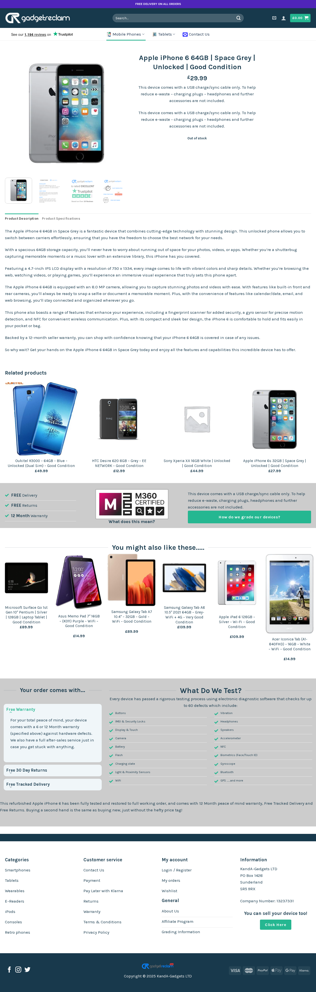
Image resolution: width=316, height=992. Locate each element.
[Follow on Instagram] (18, 970)
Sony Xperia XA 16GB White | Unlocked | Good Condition (197, 463)
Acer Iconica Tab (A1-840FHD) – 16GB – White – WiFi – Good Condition (290, 644)
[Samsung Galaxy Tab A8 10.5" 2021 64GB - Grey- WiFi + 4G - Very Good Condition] (184, 578)
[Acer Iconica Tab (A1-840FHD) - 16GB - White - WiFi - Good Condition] (290, 593)
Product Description (22, 218)
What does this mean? (132, 521)
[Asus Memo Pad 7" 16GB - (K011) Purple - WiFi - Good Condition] (79, 582)
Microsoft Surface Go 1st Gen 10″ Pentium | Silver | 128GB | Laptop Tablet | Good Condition (26, 614)
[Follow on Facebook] (9, 970)
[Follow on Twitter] (27, 970)
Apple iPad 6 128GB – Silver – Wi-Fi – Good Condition (237, 622)
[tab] (22, 218)
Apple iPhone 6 (46, 803)
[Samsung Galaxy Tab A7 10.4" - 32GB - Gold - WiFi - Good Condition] (132, 580)
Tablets (165, 34)
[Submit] (238, 18)
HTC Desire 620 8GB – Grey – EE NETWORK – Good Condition (119, 463)
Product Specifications (61, 218)
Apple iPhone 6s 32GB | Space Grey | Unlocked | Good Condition (274, 463)
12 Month (20, 515)
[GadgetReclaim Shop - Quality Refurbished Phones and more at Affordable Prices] (41, 18)
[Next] (119, 112)
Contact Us (199, 34)
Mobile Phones (127, 34)
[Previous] (13, 112)
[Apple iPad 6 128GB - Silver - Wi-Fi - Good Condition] (237, 582)
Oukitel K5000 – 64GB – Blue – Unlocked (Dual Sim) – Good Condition (41, 463)
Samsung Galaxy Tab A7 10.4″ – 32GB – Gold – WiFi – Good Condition (131, 617)
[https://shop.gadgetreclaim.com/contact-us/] (274, 18)
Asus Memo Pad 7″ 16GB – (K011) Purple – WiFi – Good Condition (79, 621)
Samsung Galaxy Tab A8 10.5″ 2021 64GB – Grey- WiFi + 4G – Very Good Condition (184, 614)
